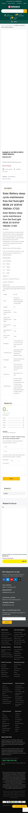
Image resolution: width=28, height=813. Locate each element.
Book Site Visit (5, 730)
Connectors (4, 674)
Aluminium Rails (17, 665)
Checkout (4, 715)
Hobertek (17, 727)
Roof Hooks (16, 670)
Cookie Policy (5, 699)
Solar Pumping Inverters (18, 694)
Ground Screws (17, 668)
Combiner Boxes (5, 676)
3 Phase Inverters (5, 632)
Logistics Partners (6, 728)
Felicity (16, 725)
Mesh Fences (17, 674)
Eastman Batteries (19, 723)
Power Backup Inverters (6, 638)
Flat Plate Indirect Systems (7, 656)
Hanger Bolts (17, 676)
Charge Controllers (19, 700)
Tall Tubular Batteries (19, 657)
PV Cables (3, 666)
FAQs (3, 732)
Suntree (17, 729)
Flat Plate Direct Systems (6, 654)
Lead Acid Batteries (18, 649)
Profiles (15, 672)
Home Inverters (4, 636)
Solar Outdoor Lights (20, 691)
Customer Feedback (7, 701)
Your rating (6, 459)
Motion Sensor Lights (19, 636)
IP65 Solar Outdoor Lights (20, 642)
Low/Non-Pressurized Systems (6, 650)
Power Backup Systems (18, 705)
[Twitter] (7, 579)
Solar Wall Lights (17, 644)
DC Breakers (4, 665)
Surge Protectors (5, 668)
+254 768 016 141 (9, 760)
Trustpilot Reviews (6, 703)
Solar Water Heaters (19, 687)
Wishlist (4, 721)
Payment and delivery (7, 691)
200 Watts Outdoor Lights (20, 634)
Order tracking (5, 719)
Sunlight (8, 178)
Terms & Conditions (6, 697)
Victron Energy (18, 719)
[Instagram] (19, 579)
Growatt (17, 715)
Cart (3, 713)
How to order (5, 688)
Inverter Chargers (5, 642)
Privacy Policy (5, 695)
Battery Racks (17, 659)
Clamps (15, 666)
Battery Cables (4, 672)
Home (2, 25)
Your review (6, 463)
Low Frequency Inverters (6, 640)
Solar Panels (18, 689)
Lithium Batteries (18, 653)
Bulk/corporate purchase (5, 726)
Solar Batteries (9, 25)
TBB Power (17, 713)
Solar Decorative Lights (19, 640)
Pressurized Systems (6, 653)
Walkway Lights (17, 638)
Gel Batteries (17, 651)
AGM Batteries (17, 655)
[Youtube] (11, 579)
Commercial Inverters (6, 644)
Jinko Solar (17, 717)
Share (5, 171)
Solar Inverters (18, 686)
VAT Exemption (5, 689)
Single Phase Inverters (6, 634)
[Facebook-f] (3, 579)
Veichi (16, 731)
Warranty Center (5, 723)
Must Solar (17, 721)
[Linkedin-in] (15, 579)
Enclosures (3, 670)
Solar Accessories (19, 702)
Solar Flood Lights (18, 632)
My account (4, 717)
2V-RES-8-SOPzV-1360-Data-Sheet (11, 162)
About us (4, 686)
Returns (4, 693)
